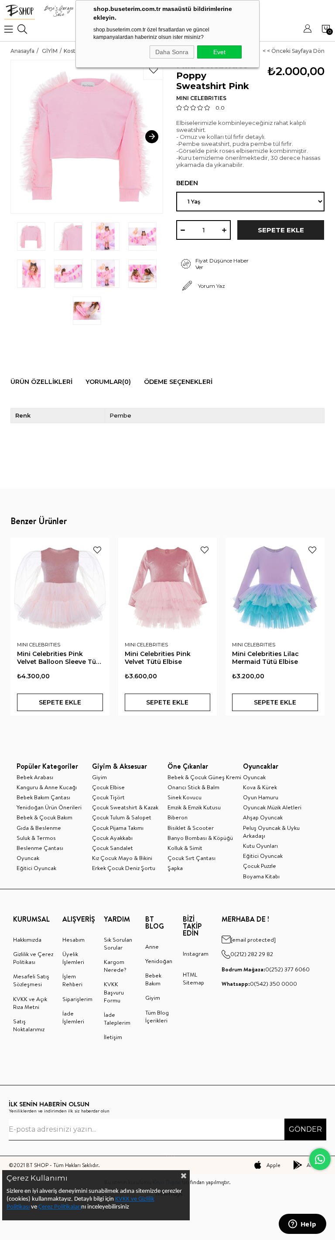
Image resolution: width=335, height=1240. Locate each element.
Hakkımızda (27, 939)
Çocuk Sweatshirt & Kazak (125, 807)
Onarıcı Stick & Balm (193, 787)
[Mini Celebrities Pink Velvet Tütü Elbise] (167, 587)
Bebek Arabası (35, 777)
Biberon (178, 817)
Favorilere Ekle (97, 550)
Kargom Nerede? (115, 966)
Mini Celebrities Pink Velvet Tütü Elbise (158, 658)
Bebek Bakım (153, 979)
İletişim (113, 1037)
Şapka (175, 868)
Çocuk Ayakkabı (112, 838)
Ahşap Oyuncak (263, 817)
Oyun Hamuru (260, 797)
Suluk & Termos (36, 838)
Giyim (99, 777)
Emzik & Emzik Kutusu (194, 807)
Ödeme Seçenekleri (178, 382)
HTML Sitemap (193, 978)
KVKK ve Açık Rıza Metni (30, 1003)
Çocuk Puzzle (259, 866)
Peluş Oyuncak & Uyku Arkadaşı (271, 831)
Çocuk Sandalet (112, 848)
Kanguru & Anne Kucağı (47, 787)
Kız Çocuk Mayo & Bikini (122, 858)
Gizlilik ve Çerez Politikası (33, 958)
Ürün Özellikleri (41, 382)
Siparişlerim (77, 999)
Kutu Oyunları (260, 846)
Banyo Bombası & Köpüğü (200, 838)
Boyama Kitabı (261, 876)
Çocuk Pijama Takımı (118, 828)
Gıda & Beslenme (39, 828)
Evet (219, 51)
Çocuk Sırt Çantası (191, 858)
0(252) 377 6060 (266, 969)
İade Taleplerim (117, 1018)
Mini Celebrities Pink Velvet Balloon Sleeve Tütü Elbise (60, 658)
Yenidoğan (158, 961)
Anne (152, 946)
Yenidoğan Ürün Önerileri (49, 807)
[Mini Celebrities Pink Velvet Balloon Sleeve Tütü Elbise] (59, 587)
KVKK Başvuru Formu (114, 992)
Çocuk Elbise (108, 787)
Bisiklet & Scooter (191, 828)
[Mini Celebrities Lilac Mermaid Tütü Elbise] (275, 587)
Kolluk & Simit (185, 848)
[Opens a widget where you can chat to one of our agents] (302, 1225)
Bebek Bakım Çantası (43, 797)
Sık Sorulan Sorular (118, 943)
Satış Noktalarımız (28, 1025)
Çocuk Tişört (108, 797)
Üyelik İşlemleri (73, 958)
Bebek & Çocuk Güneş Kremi (204, 777)
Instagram (196, 953)
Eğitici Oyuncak (36, 868)
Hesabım (73, 939)
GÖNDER (305, 1129)
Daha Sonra (171, 51)
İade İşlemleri (73, 1017)
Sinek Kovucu (185, 797)
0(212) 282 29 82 (251, 954)
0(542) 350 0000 (259, 984)
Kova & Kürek (260, 787)
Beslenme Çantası (40, 848)
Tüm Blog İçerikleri (157, 1016)
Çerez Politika (55, 1207)
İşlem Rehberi (72, 980)
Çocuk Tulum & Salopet (121, 817)
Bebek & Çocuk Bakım (44, 817)
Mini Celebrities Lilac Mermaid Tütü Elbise (265, 658)
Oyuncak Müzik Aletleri (272, 807)
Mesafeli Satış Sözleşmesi (31, 980)
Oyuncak (28, 858)
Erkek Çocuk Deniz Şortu (123, 868)
